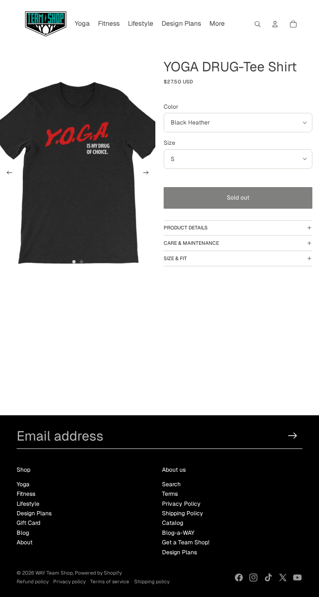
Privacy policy (69, 581)
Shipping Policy (182, 513)
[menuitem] (82, 24)
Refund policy (33, 581)
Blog (23, 532)
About (24, 542)
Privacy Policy (181, 503)
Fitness (26, 493)
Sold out (238, 197)
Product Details (186, 227)
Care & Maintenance (191, 243)
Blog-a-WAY (178, 532)
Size (169, 142)
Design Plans (34, 513)
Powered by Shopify (98, 573)
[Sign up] (292, 436)
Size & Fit (175, 258)
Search (171, 484)
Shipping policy (151, 581)
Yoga (23, 484)
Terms (170, 493)
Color (171, 106)
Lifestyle (28, 503)
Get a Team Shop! (185, 542)
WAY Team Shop (54, 573)
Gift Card (28, 522)
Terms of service (109, 581)
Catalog (172, 522)
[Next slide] (148, 174)
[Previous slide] (7, 174)
